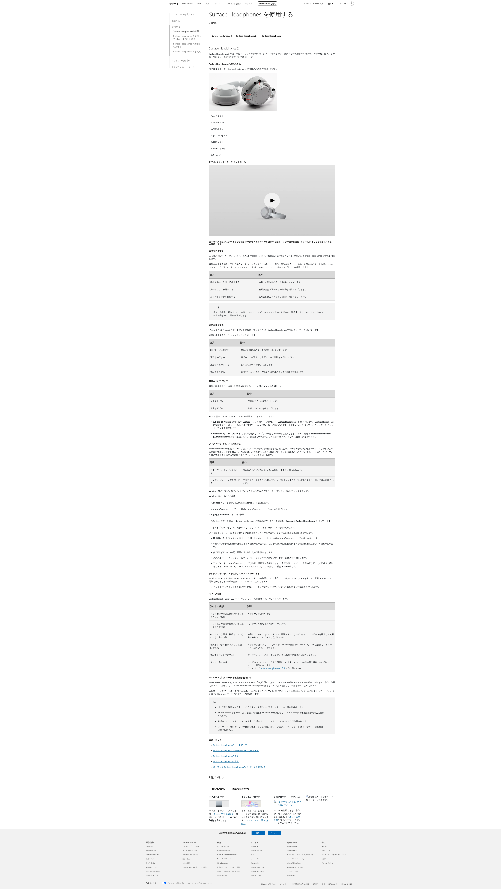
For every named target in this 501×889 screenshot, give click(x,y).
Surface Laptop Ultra (152, 855)
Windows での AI (151, 867)
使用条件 (315, 884)
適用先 (213, 23)
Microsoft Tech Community (295, 859)
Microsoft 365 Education (225, 859)
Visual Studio (291, 875)
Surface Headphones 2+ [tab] (247, 35)
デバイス (218, 3)
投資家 (324, 859)
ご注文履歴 (186, 863)
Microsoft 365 (187, 3)
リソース (248, 3)
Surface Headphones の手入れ (187, 51)
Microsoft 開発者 (292, 846)
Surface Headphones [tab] (271, 35)
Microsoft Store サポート (190, 855)
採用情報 (324, 846)
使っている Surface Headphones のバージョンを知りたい (239, 767)
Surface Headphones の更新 (226, 756)
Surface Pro (149, 846)
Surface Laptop (151, 850)
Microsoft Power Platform (295, 867)
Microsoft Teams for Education (227, 855)
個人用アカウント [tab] (220, 788)
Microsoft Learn (292, 850)
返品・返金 (186, 859)
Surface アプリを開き (224, 814)
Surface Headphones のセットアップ (230, 745)
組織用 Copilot (150, 859)
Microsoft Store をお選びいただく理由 (195, 867)
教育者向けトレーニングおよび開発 (228, 867)
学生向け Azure (222, 875)
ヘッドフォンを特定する (183, 14)
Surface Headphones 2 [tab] (222, 35)
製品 (207, 3)
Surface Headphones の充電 (273, 668)
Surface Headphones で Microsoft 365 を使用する (236, 750)
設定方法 (176, 20)
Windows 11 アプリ (152, 875)
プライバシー (284, 884)
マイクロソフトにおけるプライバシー (334, 855)
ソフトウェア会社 (292, 871)
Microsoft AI (254, 846)
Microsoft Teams (255, 875)
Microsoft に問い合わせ (268, 884)
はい (258, 832)
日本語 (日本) (154, 883)
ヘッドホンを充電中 (181, 60)
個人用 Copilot (150, 863)
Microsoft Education (223, 846)
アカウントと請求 (234, 3)
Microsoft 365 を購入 (267, 3)
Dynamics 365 (254, 859)
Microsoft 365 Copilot (257, 871)
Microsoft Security (256, 850)
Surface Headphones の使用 (186, 31)
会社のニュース (327, 850)
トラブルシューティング (183, 66)
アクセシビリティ (327, 863)
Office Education (222, 863)
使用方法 (176, 26)
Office (199, 3)
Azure (252, 855)
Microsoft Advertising (257, 867)
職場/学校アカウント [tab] (242, 788)
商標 (323, 884)
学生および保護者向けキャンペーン (228, 871)
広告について (332, 884)
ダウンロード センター (190, 850)
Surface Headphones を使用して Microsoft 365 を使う (187, 37)
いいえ (274, 832)
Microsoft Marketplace (294, 863)
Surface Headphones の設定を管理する (187, 45)
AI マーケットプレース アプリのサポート (300, 855)
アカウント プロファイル (191, 846)
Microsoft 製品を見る (153, 871)
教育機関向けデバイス (224, 850)
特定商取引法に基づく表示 (300, 884)
